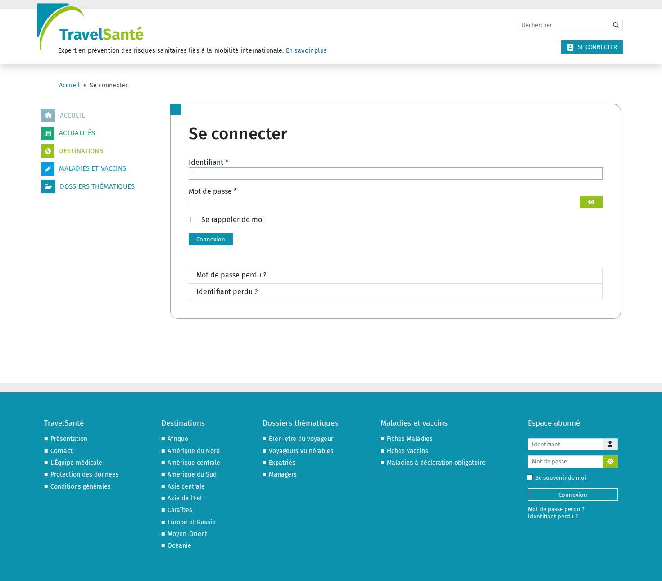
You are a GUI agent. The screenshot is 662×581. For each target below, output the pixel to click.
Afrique (178, 439)
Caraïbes (180, 510)
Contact (61, 451)
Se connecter (597, 47)
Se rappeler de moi (232, 219)
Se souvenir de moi (560, 477)
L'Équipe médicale (76, 463)
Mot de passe (213, 191)
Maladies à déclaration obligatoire (436, 463)
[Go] (616, 25)
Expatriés (282, 463)
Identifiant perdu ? (227, 291)
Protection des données (84, 474)
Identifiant (208, 162)
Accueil (72, 115)
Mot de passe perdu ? (231, 275)
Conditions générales (80, 486)
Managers (283, 474)
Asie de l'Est (185, 498)
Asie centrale (186, 486)
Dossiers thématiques (97, 186)
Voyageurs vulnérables (301, 451)
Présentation (68, 439)
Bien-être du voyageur (301, 439)
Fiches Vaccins (407, 451)
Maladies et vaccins (92, 168)
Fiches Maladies (410, 439)
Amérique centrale (194, 463)
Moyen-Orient (187, 534)
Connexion (210, 239)
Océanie (179, 545)
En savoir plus (306, 50)
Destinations (81, 151)
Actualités (77, 133)
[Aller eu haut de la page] (646, 565)
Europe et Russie (192, 522)
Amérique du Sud (192, 474)
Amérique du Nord (194, 451)
